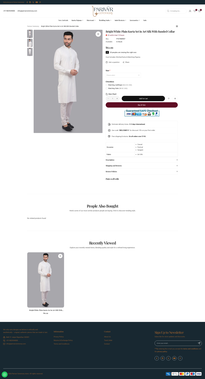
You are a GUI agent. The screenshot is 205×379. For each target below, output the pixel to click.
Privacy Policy (59, 337)
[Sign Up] (199, 343)
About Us (107, 337)
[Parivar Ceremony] (102, 11)
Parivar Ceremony (33, 26)
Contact (107, 344)
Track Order (108, 340)
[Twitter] (33, 2)
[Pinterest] (40, 2)
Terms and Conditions (61, 344)
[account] (190, 11)
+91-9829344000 (12, 340)
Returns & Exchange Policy (63, 340)
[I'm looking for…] (168, 11)
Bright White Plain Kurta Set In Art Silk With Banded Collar (45, 310)
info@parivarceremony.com (16, 344)
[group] (68, 81)
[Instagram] (30, 2)
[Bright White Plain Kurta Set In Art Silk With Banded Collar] (45, 280)
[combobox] (176, 11)
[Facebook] (27, 2)
